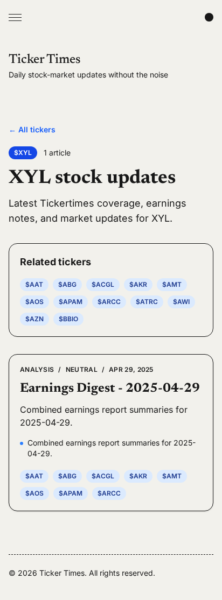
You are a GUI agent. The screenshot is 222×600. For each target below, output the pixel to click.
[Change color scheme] (209, 17)
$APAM (70, 302)
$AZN (34, 319)
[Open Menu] (15, 17)
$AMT (172, 284)
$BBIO (68, 319)
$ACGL (103, 284)
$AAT (34, 284)
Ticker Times (45, 59)
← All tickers (32, 129)
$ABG (67, 284)
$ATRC (147, 302)
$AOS (34, 302)
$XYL (23, 153)
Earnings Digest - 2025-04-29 (110, 388)
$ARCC (109, 302)
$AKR (138, 284)
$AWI (181, 302)
